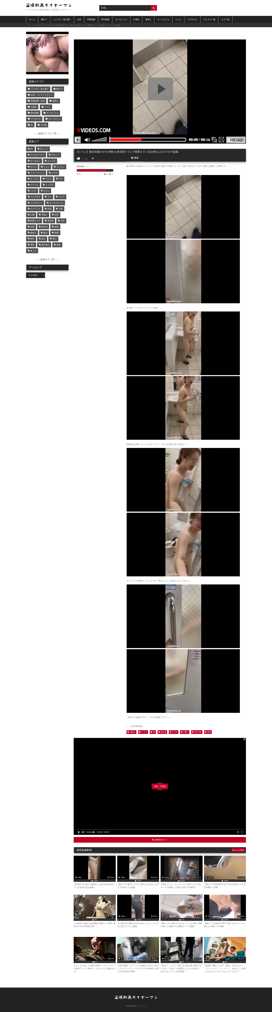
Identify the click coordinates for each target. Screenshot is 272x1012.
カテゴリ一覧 (209, 19)
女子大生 (198, 732)
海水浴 (163, 732)
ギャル (33, 167)
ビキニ (46, 191)
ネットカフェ (163, 19)
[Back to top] (263, 1003)
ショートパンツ (37, 173)
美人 (43, 239)
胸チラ (44, 19)
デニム (48, 179)
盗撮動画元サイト (161, 840)
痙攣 (57, 233)
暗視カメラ (35, 221)
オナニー (55, 155)
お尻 (79, 19)
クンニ (46, 167)
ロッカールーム (56, 203)
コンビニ (60, 167)
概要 (136, 158)
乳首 (49, 209)
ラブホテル (192, 19)
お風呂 (136, 19)
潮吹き (33, 233)
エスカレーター (37, 155)
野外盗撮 (105, 19)
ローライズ (35, 209)
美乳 (209, 732)
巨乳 (57, 215)
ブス (49, 197)
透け (55, 239)
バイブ (33, 191)
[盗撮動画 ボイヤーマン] (48, 5)
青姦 (58, 245)
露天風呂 (45, 245)
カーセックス (121, 19)
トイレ (178, 19)
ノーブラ (49, 185)
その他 (43, 125)
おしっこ (44, 149)
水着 (32, 227)
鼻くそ (33, 251)
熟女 (45, 233)
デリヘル (34, 185)
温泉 (57, 227)
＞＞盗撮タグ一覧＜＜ (47, 259)
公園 (32, 215)
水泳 (62, 221)
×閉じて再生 (160, 786)
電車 (32, 245)
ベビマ (61, 197)
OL (31, 149)
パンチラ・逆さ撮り (62, 19)
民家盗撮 (91, 19)
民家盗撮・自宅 (38, 101)
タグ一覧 (225, 19)
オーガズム (35, 161)
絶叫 (32, 239)
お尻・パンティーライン (42, 95)
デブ (60, 179)
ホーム (32, 19)
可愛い (186, 732)
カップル (51, 161)
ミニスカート (36, 203)
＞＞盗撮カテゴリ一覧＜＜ (47, 133)
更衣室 (50, 221)
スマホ (174, 732)
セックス (34, 179)
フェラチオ (35, 197)
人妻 (60, 209)
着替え (148, 19)
